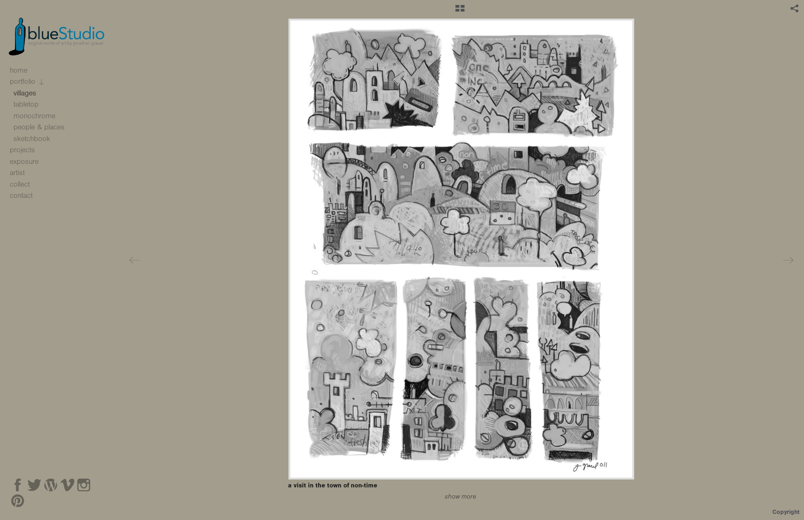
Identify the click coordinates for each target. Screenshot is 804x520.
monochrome (34, 116)
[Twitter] (34, 485)
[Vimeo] (67, 485)
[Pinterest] (18, 500)
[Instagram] (84, 485)
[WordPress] (51, 485)
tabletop (26, 104)
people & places (39, 127)
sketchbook (31, 139)
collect (20, 184)
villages (24, 93)
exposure (24, 161)
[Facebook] (18, 485)
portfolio (24, 81)
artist (17, 173)
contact (21, 195)
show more (460, 496)
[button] (460, 11)
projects (23, 150)
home (18, 70)
